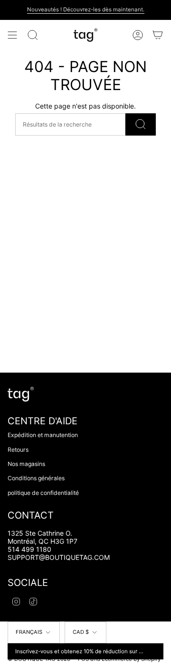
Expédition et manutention (43, 435)
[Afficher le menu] (12, 35)
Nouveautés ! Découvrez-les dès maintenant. (85, 9)
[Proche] (154, 651)
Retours (18, 449)
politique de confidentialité (43, 492)
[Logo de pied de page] (21, 394)
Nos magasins (26, 463)
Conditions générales (36, 478)
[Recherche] (33, 35)
